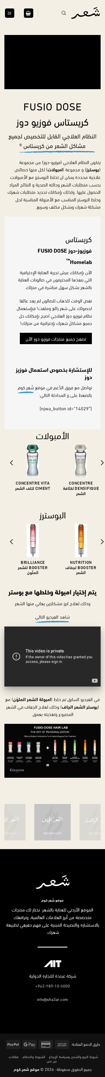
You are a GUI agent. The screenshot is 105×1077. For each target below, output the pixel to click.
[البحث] (64, 13)
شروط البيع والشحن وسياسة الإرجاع (73, 1056)
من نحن (52, 1060)
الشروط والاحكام (33, 1056)
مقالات (14, 1056)
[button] (28, 13)
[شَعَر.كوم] (85, 13)
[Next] (11, 474)
